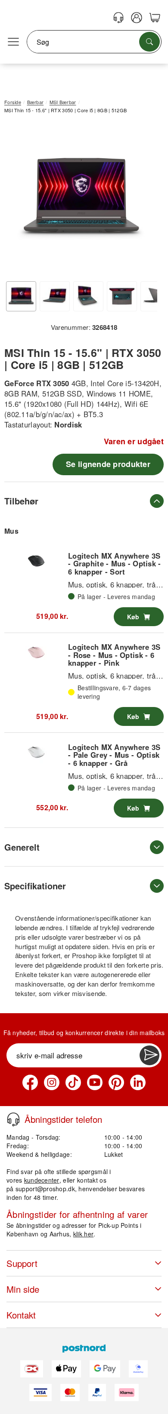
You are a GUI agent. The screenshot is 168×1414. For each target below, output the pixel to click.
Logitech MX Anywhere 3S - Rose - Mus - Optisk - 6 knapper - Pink (114, 655)
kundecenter (41, 1180)
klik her (83, 1234)
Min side (22, 1289)
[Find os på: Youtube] (95, 1082)
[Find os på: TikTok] (73, 1082)
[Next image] (144, 200)
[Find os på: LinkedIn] (138, 1082)
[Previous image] (17, 200)
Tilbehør (21, 501)
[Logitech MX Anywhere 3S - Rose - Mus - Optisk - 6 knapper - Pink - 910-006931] (36, 652)
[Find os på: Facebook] (30, 1082)
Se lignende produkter (108, 464)
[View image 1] (21, 296)
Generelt (22, 847)
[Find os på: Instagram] (51, 1082)
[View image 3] (88, 296)
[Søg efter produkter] (149, 42)
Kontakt (21, 1315)
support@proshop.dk (45, 1188)
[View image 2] (55, 296)
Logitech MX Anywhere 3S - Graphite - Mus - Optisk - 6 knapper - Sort (114, 563)
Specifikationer (35, 885)
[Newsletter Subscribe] (149, 1055)
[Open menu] (13, 42)
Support (21, 1263)
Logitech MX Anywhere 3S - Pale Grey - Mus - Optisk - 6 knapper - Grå (114, 755)
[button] (80, 198)
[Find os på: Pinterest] (116, 1082)
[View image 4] (122, 296)
